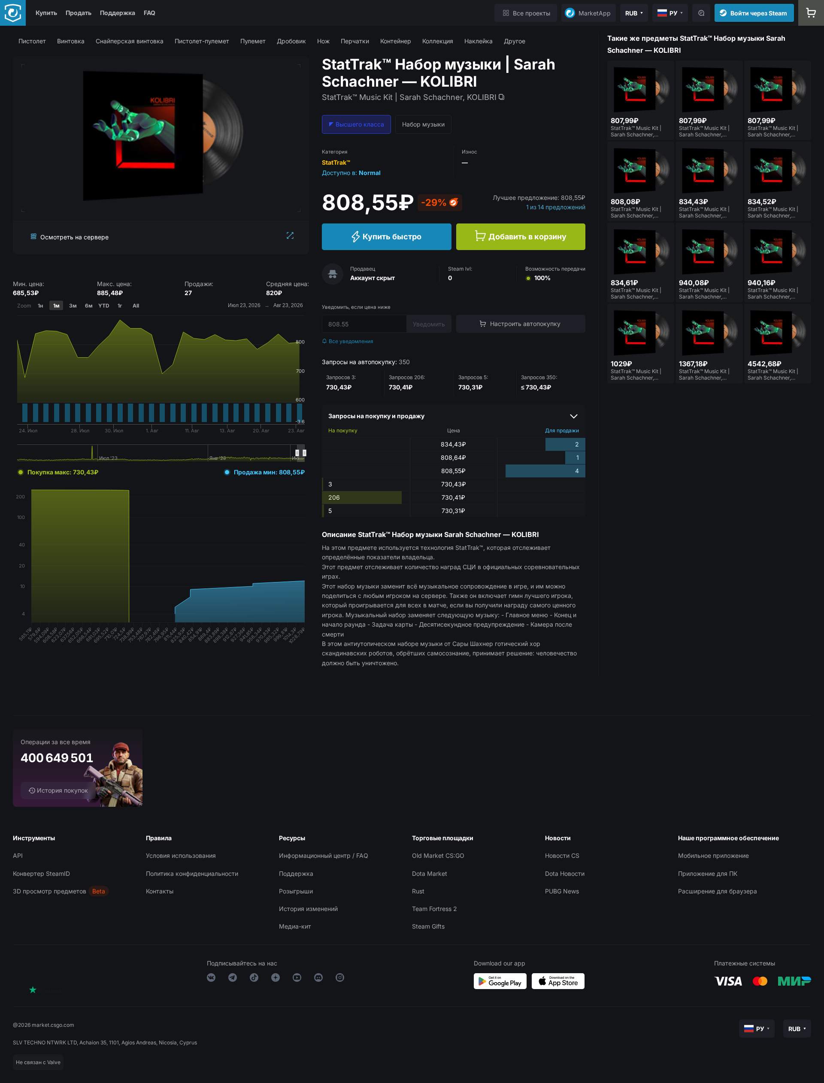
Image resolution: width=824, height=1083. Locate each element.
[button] (32, 41)
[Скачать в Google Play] (500, 981)
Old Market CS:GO (438, 855)
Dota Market (429, 873)
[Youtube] (297, 979)
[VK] (211, 979)
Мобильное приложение (713, 855)
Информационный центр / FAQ (323, 855)
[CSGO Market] (13, 13)
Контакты (159, 891)
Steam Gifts (428, 926)
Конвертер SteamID (41, 873)
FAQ (149, 12)
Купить (46, 12)
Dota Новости (565, 873)
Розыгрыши (296, 891)
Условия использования (181, 855)
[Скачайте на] (558, 981)
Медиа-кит (295, 926)
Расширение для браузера (717, 891)
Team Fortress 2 (434, 908)
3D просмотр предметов (49, 891)
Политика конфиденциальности (192, 873)
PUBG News (562, 891)
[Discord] (318, 979)
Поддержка (117, 12)
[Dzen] (275, 979)
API (18, 855)
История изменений (308, 908)
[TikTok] (254, 979)
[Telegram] (232, 979)
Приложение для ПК (707, 873)
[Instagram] (340, 979)
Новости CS (562, 855)
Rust (418, 891)
